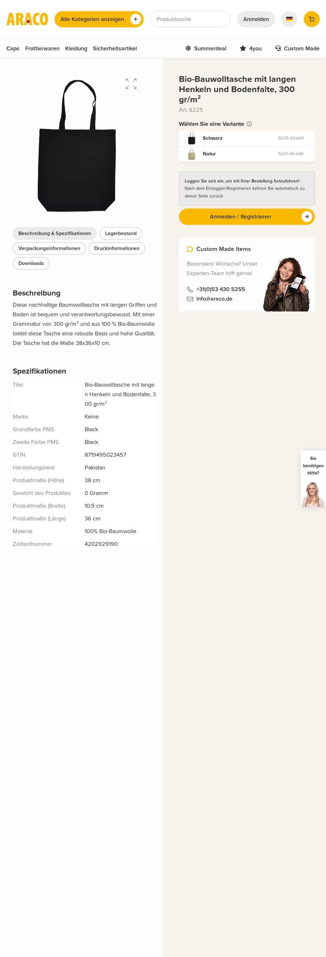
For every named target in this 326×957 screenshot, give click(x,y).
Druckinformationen (116, 248)
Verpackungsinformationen (49, 248)
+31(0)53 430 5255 (220, 289)
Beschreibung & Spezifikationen (54, 233)
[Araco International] (27, 19)
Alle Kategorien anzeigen (92, 19)
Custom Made (302, 48)
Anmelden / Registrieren (240, 216)
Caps (12, 48)
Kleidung (76, 48)
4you (255, 48)
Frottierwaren (42, 48)
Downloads (31, 263)
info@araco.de (214, 298)
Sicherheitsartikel (115, 48)
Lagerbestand (121, 233)
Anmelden (256, 19)
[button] (131, 83)
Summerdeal (210, 48)
